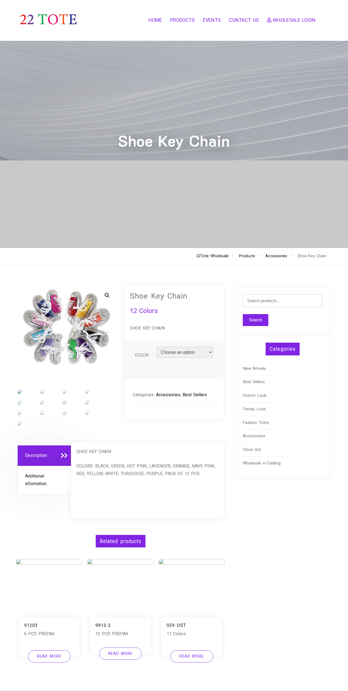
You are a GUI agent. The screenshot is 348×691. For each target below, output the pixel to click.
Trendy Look (254, 409)
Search (255, 320)
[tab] (45, 455)
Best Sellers (195, 394)
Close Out (252, 449)
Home (155, 20)
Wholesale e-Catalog (262, 463)
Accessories (168, 394)
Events (212, 20)
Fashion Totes (256, 422)
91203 (31, 625)
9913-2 (103, 625)
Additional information (35, 480)
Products (182, 20)
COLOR (142, 355)
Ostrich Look (254, 395)
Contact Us (244, 20)
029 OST (176, 625)
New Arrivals (254, 368)
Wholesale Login (294, 20)
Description (36, 455)
